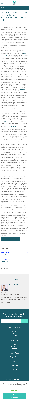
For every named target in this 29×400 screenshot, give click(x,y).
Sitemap (8, 379)
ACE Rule (22, 89)
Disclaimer (16, 379)
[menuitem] (3, 7)
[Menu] (2, 2)
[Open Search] (27, 3)
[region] (14, 390)
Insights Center (14, 357)
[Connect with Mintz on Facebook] (16, 370)
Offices (14, 344)
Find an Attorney (14, 346)
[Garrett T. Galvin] (4, 287)
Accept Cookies (14, 397)
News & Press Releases (14, 359)
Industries (14, 333)
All (7, 7)
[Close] (26, 383)
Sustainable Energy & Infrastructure (10, 254)
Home (2, 7)
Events (14, 361)
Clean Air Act (7, 121)
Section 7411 (13, 126)
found (13, 180)
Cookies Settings (14, 390)
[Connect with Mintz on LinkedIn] (12, 370)
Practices (14, 331)
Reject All (14, 394)
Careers (14, 348)
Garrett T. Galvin (7, 24)
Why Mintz (14, 335)
